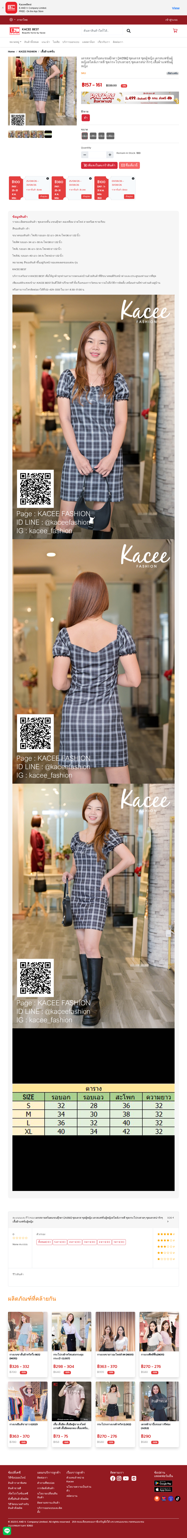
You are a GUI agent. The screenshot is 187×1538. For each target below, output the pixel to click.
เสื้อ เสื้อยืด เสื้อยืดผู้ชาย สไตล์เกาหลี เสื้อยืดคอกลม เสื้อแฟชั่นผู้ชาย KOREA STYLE (70, 1426)
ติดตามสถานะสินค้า (48, 1503)
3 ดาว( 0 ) (89, 1242)
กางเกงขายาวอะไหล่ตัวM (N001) (115, 1354)
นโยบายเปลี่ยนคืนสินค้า (47, 1495)
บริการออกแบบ (70, 42)
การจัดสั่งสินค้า (45, 1488)
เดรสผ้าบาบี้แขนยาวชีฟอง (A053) (155, 1426)
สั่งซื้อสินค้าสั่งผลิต (18, 1499)
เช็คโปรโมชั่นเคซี (18, 1493)
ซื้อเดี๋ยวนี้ (131, 165)
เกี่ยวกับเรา (104, 42)
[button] (12, 20)
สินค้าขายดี (14, 1488)
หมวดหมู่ (14, 42)
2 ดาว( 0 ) (104, 1242)
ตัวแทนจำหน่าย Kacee (75, 1479)
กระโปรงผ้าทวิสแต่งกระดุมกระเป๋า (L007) (68, 1356)
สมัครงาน (71, 1496)
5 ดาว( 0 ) (59, 1242)
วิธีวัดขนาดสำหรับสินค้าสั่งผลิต (18, 1506)
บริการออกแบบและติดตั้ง (49, 1510)
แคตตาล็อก (88, 42)
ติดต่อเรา (118, 42)
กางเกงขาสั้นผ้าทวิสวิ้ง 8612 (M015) (24, 1356)
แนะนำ (46, 42)
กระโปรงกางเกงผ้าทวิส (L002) (114, 1424)
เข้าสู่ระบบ (171, 20)
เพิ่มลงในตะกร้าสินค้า (101, 165)
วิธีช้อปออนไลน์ (17, 1477)
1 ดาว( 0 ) (119, 1242)
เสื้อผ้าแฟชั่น (48, 51)
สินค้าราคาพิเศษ (17, 1483)
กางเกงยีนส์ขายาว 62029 (23, 1424)
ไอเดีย (56, 42)
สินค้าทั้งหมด (31, 42)
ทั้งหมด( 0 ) (44, 1242)
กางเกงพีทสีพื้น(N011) (152, 1354)
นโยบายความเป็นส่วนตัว (78, 1489)
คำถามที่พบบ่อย (45, 1483)
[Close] (3, 8)
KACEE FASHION (28, 51)
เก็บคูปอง (43, 196)
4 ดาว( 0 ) (74, 1242)
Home (11, 51)
